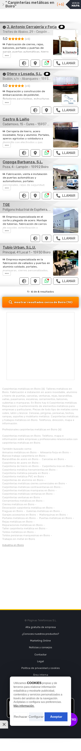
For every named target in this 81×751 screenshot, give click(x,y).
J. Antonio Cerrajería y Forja (32, 27)
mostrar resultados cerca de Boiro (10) (43, 302)
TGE (6, 205)
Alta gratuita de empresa (40, 627)
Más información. (24, 705)
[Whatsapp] (47, 63)
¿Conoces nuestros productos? (40, 634)
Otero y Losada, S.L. (24, 74)
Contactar (40, 654)
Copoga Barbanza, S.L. (23, 162)
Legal (40, 661)
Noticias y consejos (40, 647)
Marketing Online (40, 640)
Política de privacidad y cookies (40, 668)
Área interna (40, 674)
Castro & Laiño (16, 119)
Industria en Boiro (13, 545)
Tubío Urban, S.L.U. (19, 247)
